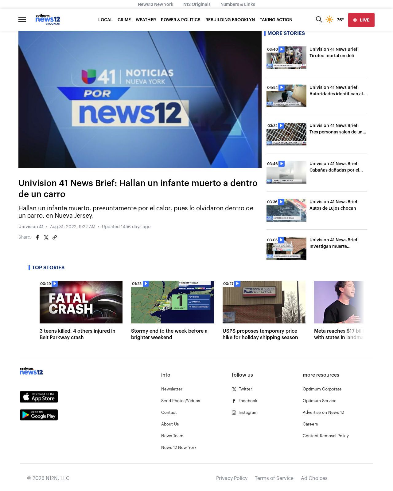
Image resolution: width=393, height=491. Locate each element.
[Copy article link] (54, 237)
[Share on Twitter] (46, 237)
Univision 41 (31, 227)
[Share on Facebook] (37, 237)
